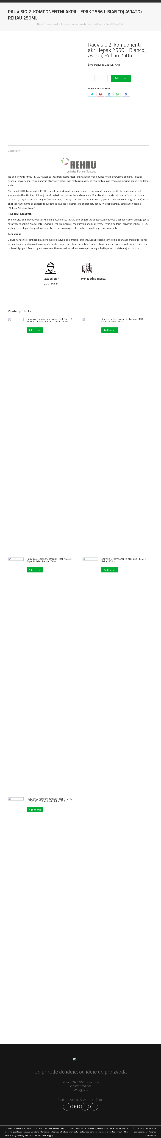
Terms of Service (41, 1135)
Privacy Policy (24, 1135)
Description (14, 151)
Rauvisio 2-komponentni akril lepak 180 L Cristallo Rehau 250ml (123, 320)
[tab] (14, 149)
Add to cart (121, 78)
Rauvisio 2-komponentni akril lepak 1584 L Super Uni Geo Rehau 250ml (49, 560)
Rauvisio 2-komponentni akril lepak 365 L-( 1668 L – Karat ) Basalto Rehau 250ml (49, 320)
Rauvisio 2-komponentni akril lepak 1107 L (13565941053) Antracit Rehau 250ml (49, 799)
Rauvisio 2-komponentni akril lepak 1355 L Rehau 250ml (123, 560)
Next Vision (151, 1135)
